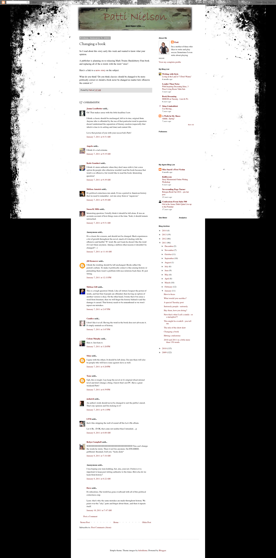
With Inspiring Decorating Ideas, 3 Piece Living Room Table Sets (175, 87)
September (169, 258)
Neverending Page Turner (173, 189)
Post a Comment (90, 516)
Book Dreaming (169, 96)
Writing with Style (170, 73)
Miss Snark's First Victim (173, 169)
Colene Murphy (94, 338)
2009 (164, 352)
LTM (89, 418)
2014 (164, 230)
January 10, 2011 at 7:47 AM (99, 510)
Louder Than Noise (171, 83)
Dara (89, 487)
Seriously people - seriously (176, 306)
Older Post (146, 522)
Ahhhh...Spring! (168, 118)
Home (116, 522)
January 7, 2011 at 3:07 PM (98, 329)
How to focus (169, 294)
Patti (176, 42)
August (168, 262)
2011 (164, 242)
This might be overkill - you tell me (177, 322)
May (167, 274)
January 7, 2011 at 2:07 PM (98, 309)
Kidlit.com (167, 176)
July (167, 266)
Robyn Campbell (94, 441)
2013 (164, 234)
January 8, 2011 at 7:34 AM (99, 455)
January (168, 290)
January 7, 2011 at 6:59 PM (98, 389)
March (168, 282)
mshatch (90, 398)
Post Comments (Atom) (101, 527)
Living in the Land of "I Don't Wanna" (177, 76)
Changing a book (171, 331)
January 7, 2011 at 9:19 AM (99, 153)
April (167, 278)
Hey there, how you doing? (175, 310)
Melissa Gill (92, 286)
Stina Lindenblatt (170, 105)
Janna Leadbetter (95, 108)
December (169, 246)
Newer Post (85, 522)
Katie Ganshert (93, 162)
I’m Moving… (167, 108)
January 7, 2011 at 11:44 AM (99, 251)
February (169, 286)
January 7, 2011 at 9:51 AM (99, 222)
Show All (191, 125)
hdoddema (142, 550)
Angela (90, 145)
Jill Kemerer (92, 260)
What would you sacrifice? (175, 298)
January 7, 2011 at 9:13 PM (98, 409)
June (167, 270)
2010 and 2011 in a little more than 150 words (177, 341)
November (169, 250)
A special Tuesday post (174, 302)
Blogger (162, 550)
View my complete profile (170, 62)
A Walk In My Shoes (171, 115)
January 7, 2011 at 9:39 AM (99, 179)
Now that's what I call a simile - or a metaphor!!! (178, 315)
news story (101, 70)
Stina (89, 355)
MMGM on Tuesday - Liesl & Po (175, 99)
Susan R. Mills (93, 208)
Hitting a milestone (172, 335)
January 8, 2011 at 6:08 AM (99, 432)
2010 (164, 348)
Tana (89, 375)
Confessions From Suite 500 (174, 201)
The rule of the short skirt (175, 327)
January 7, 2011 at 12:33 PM (99, 277)
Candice (90, 318)
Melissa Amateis (94, 189)
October (168, 254)
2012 (164, 238)
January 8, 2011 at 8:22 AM (99, 478)
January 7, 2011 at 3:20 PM (98, 346)
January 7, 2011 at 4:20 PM (98, 366)
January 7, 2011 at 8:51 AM (99, 136)
